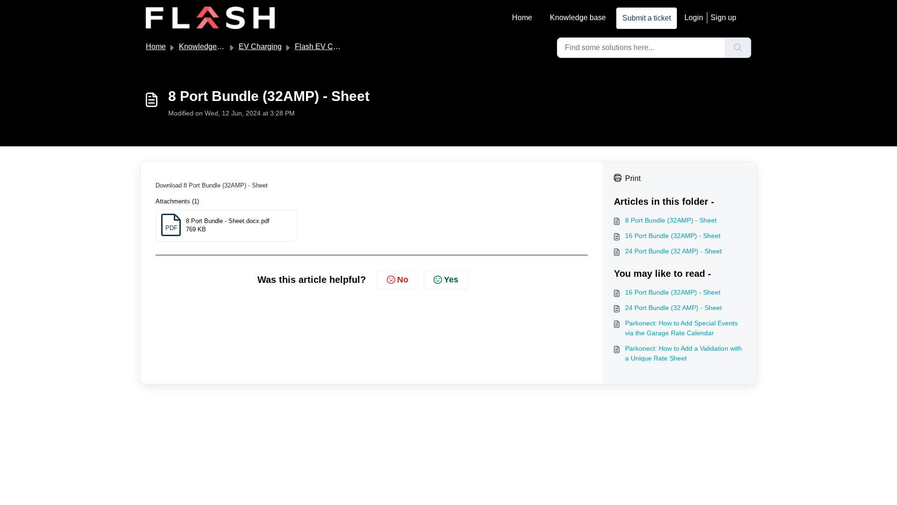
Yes (451, 279)
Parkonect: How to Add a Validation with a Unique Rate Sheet (683, 353)
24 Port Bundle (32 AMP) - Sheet (673, 251)
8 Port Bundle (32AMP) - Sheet (671, 220)
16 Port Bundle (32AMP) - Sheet (672, 235)
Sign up (723, 18)
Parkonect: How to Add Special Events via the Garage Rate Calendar (681, 328)
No (402, 279)
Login (693, 18)
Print (633, 178)
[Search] (738, 47)
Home (522, 18)
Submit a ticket (646, 18)
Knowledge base (578, 18)
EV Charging (260, 46)
